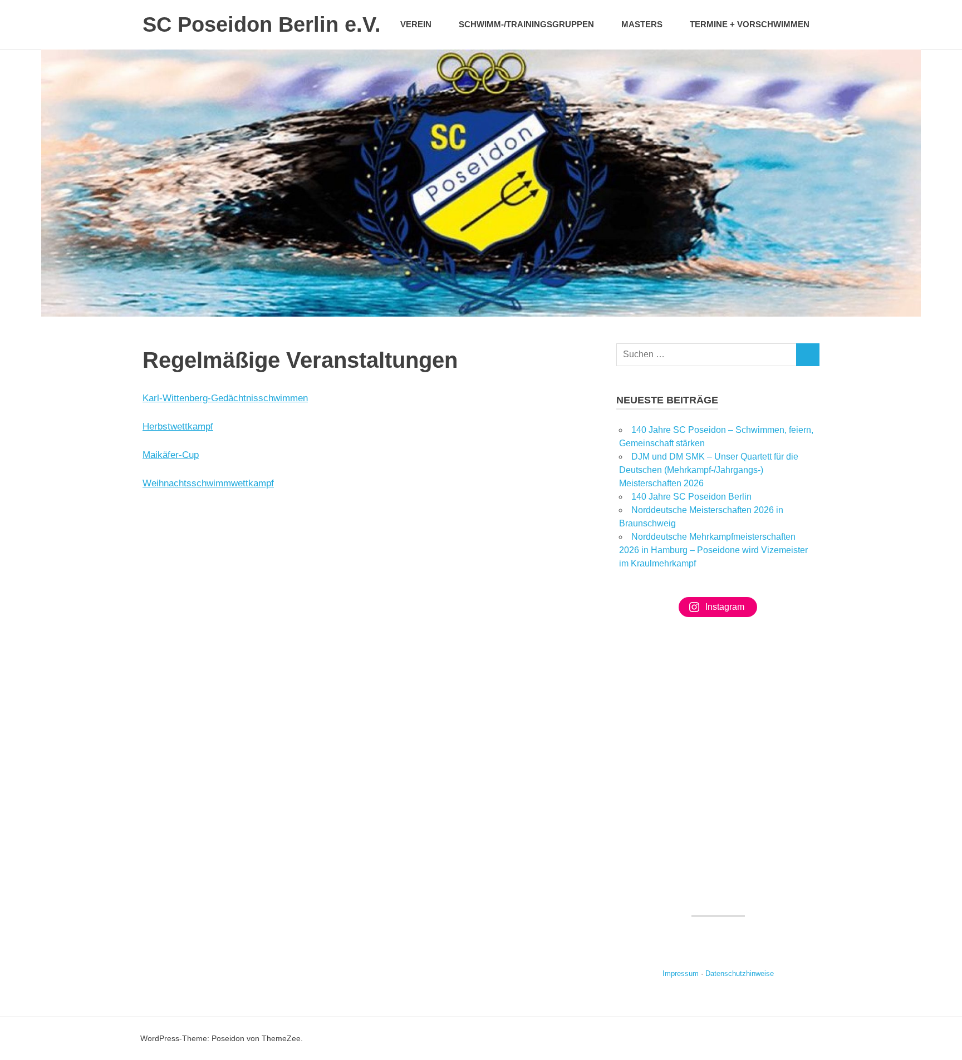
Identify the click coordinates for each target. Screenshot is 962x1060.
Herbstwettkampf (178, 426)
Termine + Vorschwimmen (749, 24)
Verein (415, 24)
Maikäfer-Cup (171, 455)
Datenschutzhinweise (739, 973)
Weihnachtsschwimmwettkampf (208, 483)
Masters (641, 24)
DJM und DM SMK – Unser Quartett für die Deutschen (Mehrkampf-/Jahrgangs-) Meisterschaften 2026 (708, 470)
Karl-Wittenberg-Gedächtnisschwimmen (225, 398)
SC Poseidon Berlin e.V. (262, 24)
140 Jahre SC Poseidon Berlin (691, 496)
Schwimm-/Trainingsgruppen (526, 24)
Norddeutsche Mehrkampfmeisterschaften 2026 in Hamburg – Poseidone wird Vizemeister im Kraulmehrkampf (713, 550)
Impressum (680, 973)
